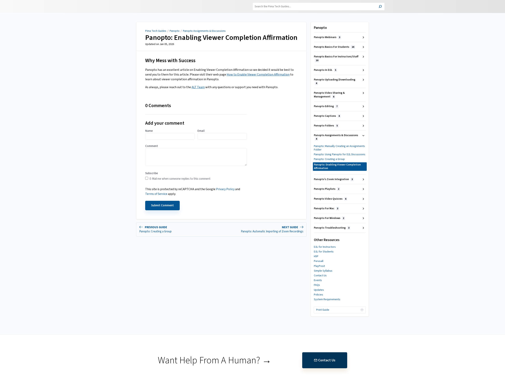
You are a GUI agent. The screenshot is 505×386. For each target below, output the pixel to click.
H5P (316, 256)
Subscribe (151, 173)
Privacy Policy (225, 189)
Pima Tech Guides (155, 31)
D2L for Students (324, 252)
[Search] (380, 7)
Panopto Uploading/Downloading (334, 81)
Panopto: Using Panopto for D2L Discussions (339, 154)
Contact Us (320, 276)
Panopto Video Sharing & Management (329, 94)
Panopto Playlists (326, 189)
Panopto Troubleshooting (331, 228)
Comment (151, 146)
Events (318, 280)
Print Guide (322, 310)
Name (149, 131)
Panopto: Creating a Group (329, 159)
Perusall (318, 261)
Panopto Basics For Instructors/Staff (336, 58)
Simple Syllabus (323, 271)
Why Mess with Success (170, 60)
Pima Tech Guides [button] (132, 2)
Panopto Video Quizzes (330, 199)
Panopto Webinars (327, 37)
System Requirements (327, 299)
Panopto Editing (326, 106)
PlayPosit (319, 266)
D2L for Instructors (325, 247)
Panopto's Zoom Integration (333, 179)
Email (201, 131)
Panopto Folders (326, 126)
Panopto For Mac (326, 208)
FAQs (317, 285)
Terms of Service (156, 194)
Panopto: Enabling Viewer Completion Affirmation (221, 38)
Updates (319, 290)
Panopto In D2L (325, 70)
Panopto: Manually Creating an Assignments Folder (339, 148)
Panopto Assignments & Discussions (204, 31)
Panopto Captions (327, 116)
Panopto (175, 31)
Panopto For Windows (329, 218)
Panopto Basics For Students (334, 47)
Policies (318, 295)
